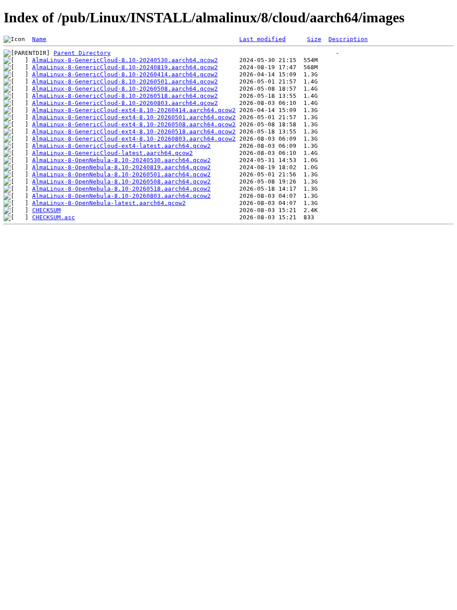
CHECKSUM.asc (53, 217)
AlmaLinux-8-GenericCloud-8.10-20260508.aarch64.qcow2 (125, 88)
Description (348, 39)
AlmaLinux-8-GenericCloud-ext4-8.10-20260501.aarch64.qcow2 (134, 117)
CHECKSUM (46, 210)
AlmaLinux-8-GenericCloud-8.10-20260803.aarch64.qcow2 (125, 103)
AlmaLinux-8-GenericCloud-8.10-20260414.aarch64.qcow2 (125, 74)
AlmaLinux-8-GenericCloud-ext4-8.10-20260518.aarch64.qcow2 (134, 131)
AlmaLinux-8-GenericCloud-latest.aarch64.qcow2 (112, 153)
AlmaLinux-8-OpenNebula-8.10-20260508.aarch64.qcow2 (121, 181)
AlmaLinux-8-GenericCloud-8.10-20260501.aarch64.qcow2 (125, 81)
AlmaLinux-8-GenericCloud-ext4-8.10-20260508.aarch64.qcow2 (134, 124)
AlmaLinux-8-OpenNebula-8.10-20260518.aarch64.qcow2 (121, 188)
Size (314, 39)
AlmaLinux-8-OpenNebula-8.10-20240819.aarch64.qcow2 (121, 167)
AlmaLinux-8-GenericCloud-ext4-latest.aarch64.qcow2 (121, 145)
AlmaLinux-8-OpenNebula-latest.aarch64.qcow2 (109, 203)
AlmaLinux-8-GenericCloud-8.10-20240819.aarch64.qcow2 (125, 67)
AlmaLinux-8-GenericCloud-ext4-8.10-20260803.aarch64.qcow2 (134, 138)
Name (39, 39)
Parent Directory (82, 53)
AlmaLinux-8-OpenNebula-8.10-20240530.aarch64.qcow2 (121, 160)
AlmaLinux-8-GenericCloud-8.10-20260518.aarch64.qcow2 (125, 95)
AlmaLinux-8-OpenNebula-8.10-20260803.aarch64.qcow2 (121, 195)
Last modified (262, 39)
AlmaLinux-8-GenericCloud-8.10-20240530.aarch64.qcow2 (125, 60)
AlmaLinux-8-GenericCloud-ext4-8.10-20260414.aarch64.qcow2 (134, 110)
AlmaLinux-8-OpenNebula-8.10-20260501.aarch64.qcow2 (121, 174)
